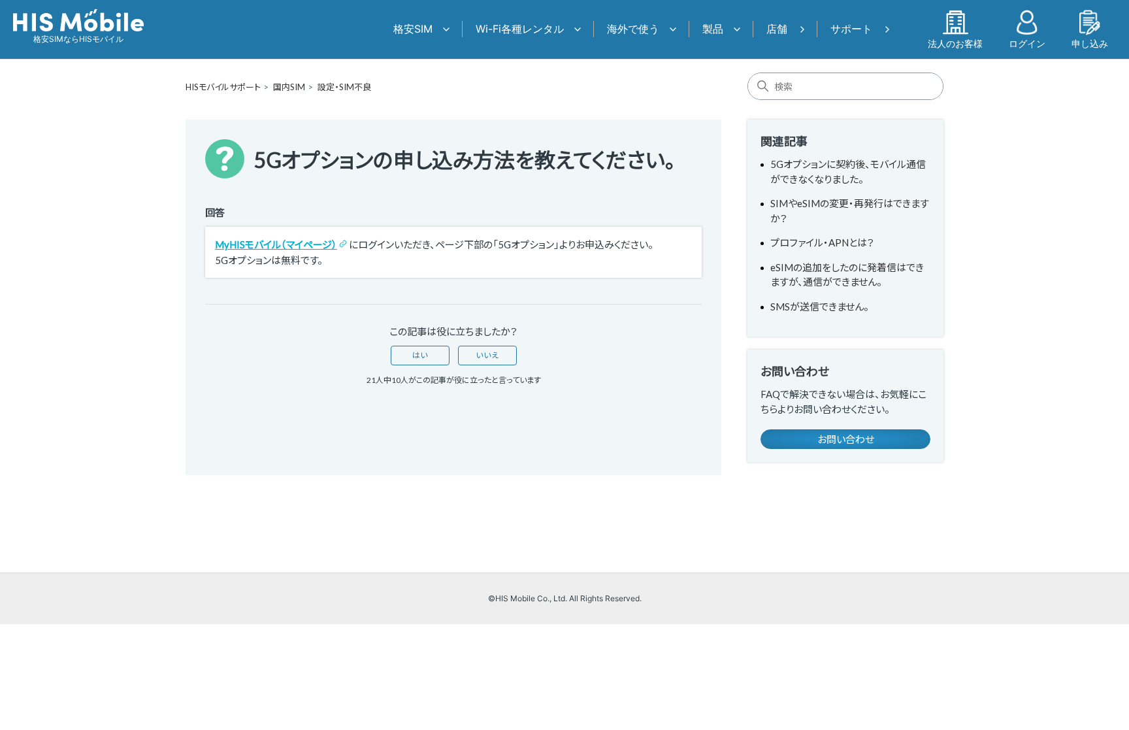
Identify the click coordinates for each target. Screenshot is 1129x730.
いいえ (487, 355)
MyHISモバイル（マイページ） (276, 244)
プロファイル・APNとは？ (822, 242)
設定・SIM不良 (344, 87)
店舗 (776, 28)
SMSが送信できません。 (819, 306)
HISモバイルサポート (223, 87)
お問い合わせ (845, 439)
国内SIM (289, 87)
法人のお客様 (955, 43)
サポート (851, 28)
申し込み (1090, 43)
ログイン (1027, 43)
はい (420, 355)
